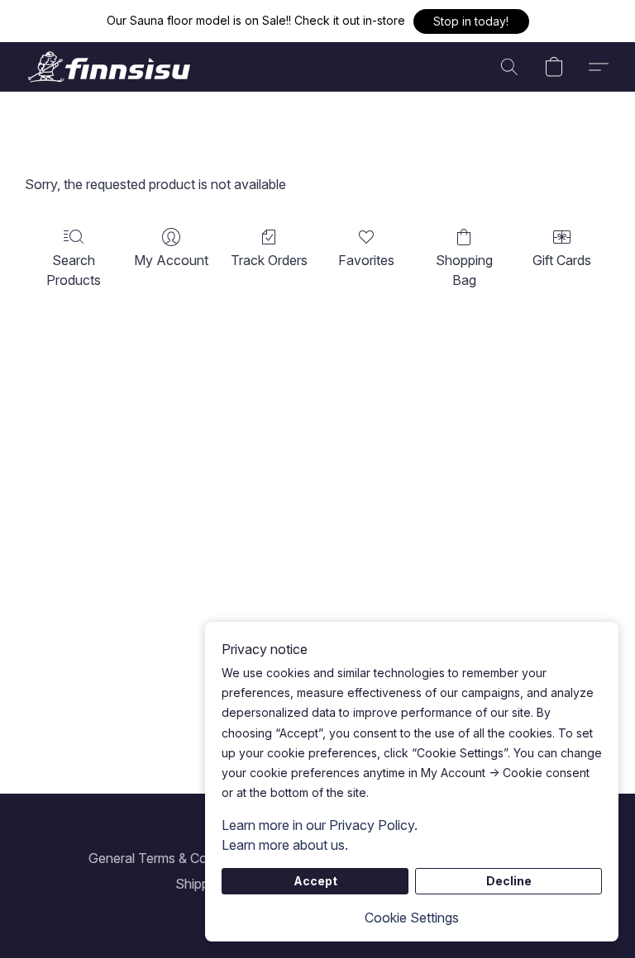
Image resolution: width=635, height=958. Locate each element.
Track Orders (269, 260)
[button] (471, 21)
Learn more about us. (285, 845)
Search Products (73, 270)
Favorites (366, 260)
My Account (171, 260)
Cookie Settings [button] (412, 917)
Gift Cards (561, 260)
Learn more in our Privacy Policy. (320, 825)
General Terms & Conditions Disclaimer (203, 858)
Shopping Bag (464, 270)
